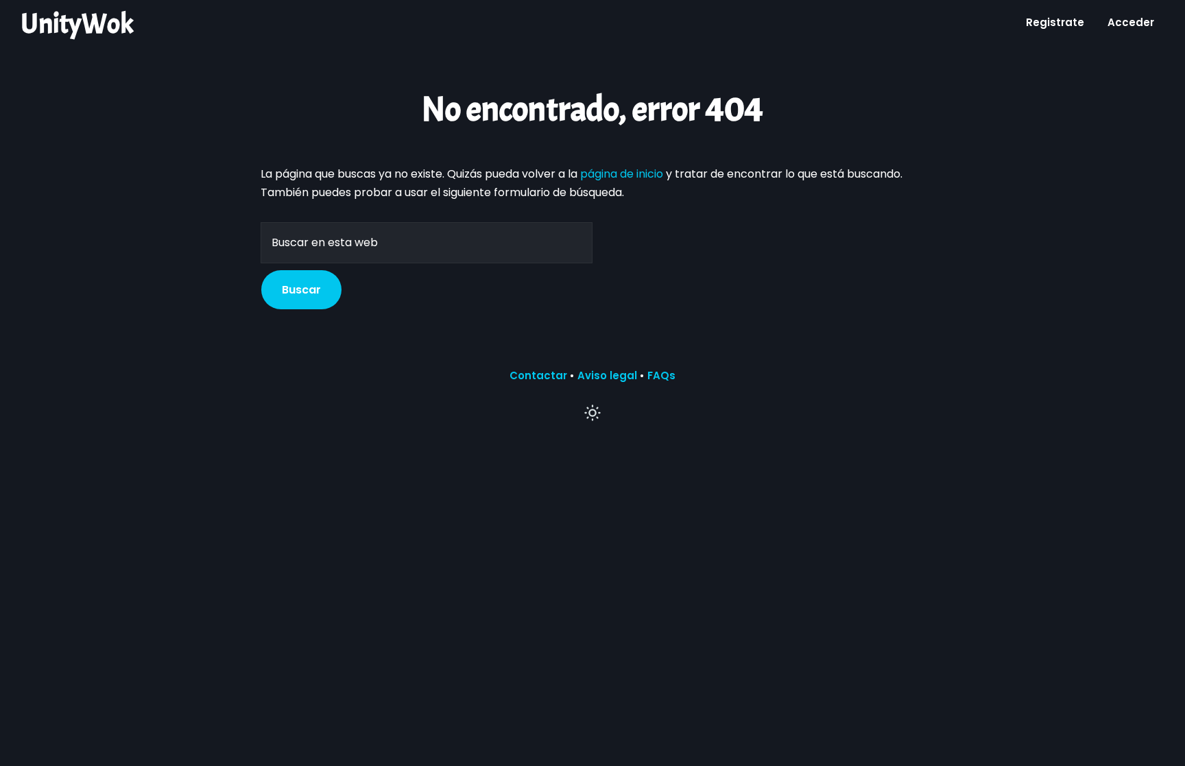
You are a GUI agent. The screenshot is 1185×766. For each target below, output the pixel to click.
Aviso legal (607, 375)
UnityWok (77, 24)
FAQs (661, 375)
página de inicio (621, 174)
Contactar (538, 375)
